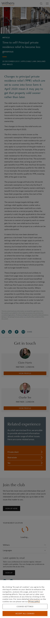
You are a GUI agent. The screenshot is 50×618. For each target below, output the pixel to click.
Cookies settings (25, 606)
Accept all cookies (25, 613)
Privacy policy (34, 601)
